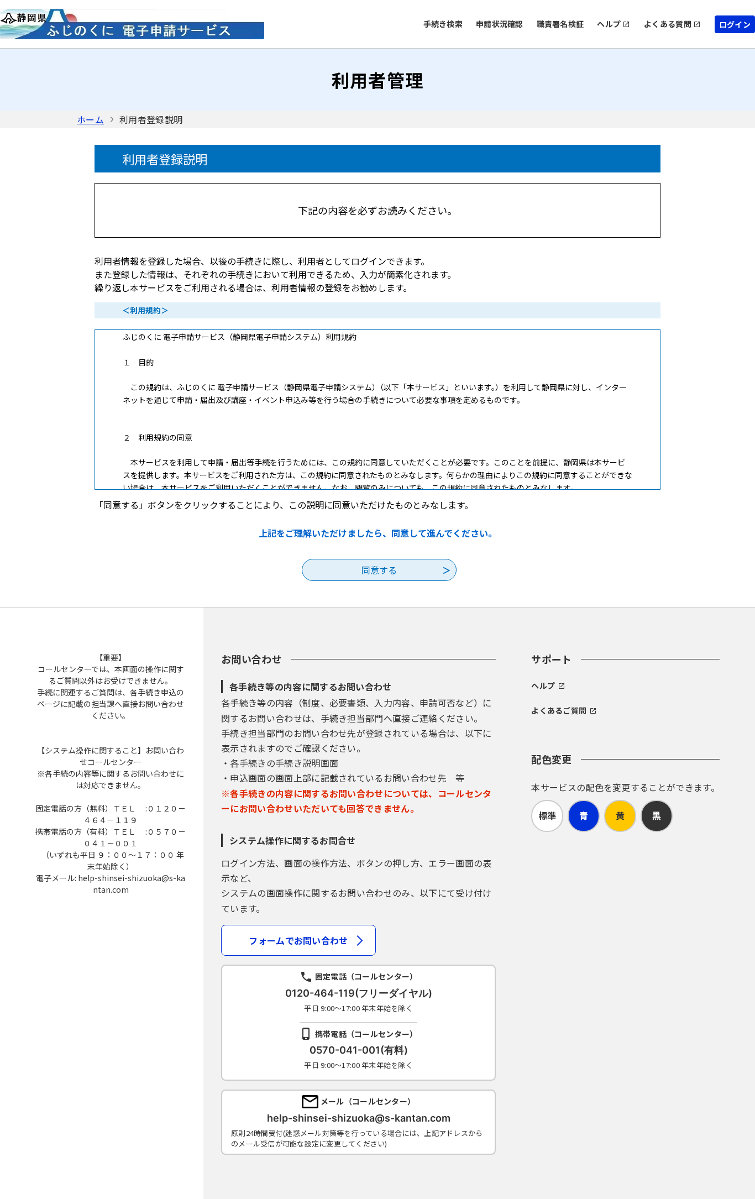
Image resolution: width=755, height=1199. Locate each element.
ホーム (90, 119)
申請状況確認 (499, 23)
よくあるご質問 (558, 710)
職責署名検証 (560, 23)
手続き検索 (443, 23)
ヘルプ (609, 23)
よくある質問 (667, 23)
